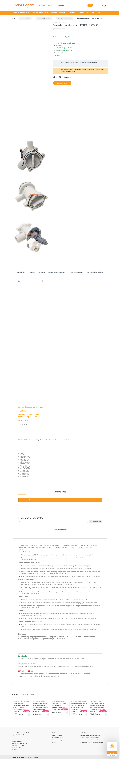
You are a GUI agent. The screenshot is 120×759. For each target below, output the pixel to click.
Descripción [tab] (21, 272)
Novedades (81, 12)
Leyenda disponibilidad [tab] (95, 272)
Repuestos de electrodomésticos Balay (90, 740)
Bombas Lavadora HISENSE (64, 18)
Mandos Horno (74, 701)
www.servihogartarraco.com (31, 545)
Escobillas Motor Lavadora (39, 701)
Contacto (54, 742)
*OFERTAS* (90, 12)
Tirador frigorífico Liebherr (96, 701)
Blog (53, 732)
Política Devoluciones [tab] (76, 272)
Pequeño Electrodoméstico (40, 12)
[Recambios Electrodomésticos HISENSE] (59, 32)
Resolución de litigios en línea (60, 740)
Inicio (13, 18)
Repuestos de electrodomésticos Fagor (90, 737)
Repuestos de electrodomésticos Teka (90, 735)
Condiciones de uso (57, 737)
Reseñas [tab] (42, 272)
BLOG (98, 12)
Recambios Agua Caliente (58, 12)
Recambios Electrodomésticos (21, 12)
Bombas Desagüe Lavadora (44, 18)
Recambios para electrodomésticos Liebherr (91, 742)
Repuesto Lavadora (25, 18)
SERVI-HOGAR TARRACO (19, 757)
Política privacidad (57, 735)
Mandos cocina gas (17, 701)
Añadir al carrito (62, 83)
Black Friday (83, 732)
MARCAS (72, 12)
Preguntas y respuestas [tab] (56, 272)
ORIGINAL (68, 440)
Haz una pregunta (95, 521)
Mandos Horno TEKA (82, 701)
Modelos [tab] (32, 272)
